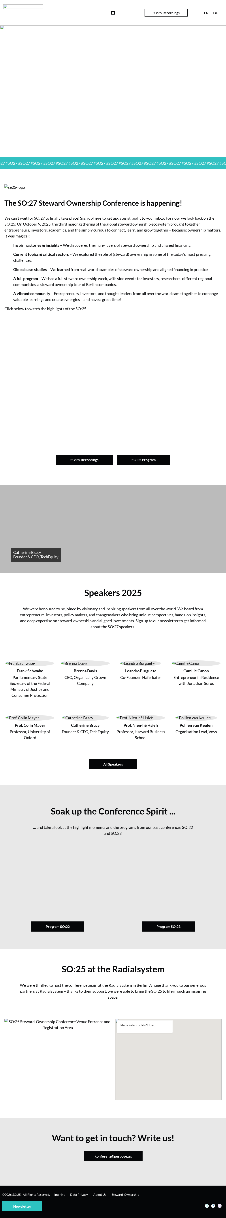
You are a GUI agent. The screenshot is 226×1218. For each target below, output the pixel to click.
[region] (113, 91)
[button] (113, 13)
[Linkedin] (207, 1206)
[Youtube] (220, 1206)
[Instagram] (213, 1206)
